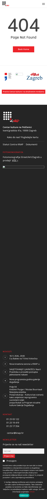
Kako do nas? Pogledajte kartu (22, 137)
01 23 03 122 (12, 419)
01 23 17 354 (12, 426)
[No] (44, 489)
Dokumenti (31, 144)
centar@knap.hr (15, 432)
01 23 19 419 (12, 422)
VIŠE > (15, 160)
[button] (43, 4)
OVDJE (32, 492)
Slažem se (24, 495)
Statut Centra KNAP (13, 144)
